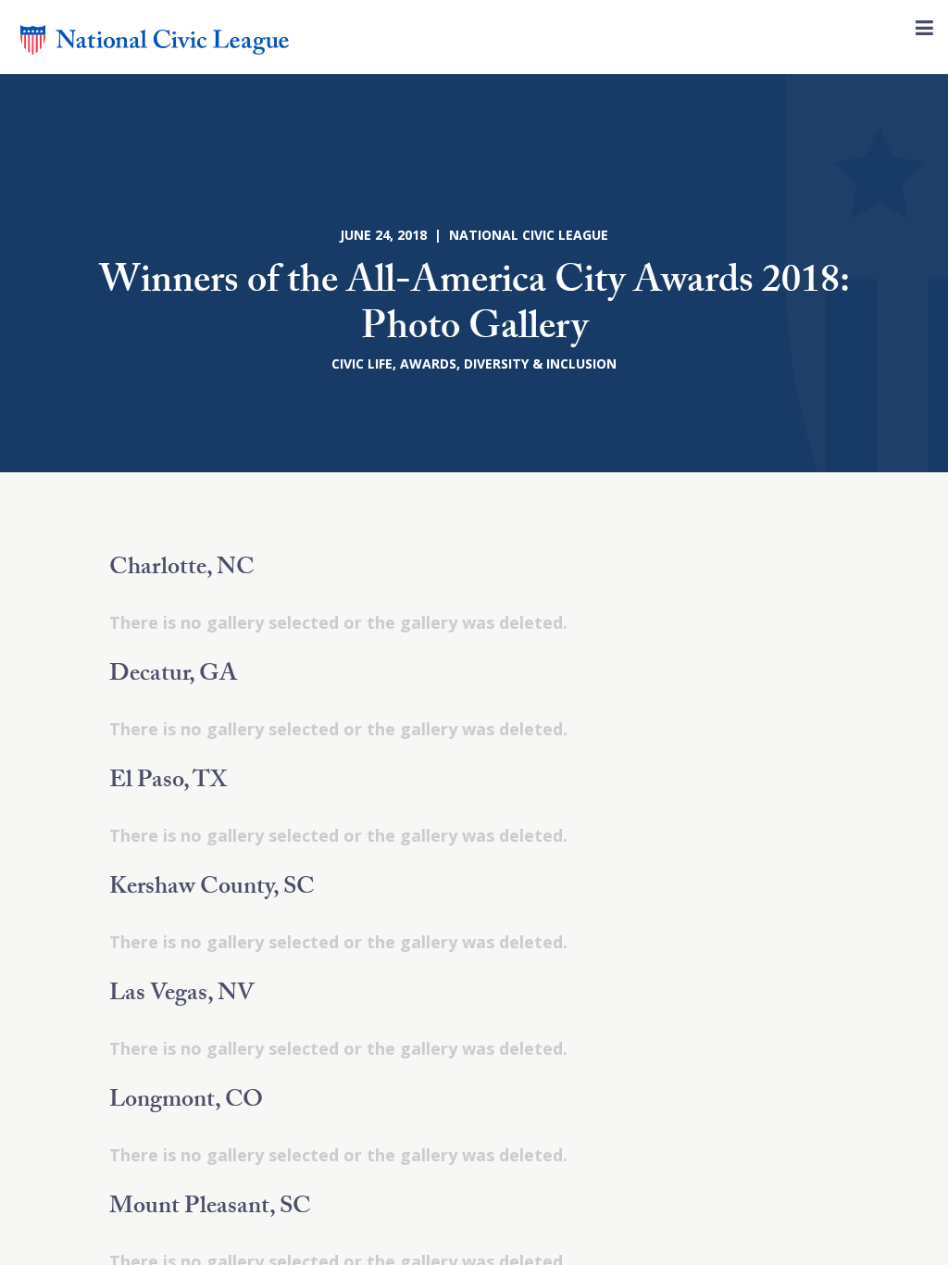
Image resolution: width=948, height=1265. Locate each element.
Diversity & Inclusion (540, 363)
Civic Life (362, 363)
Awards (428, 363)
